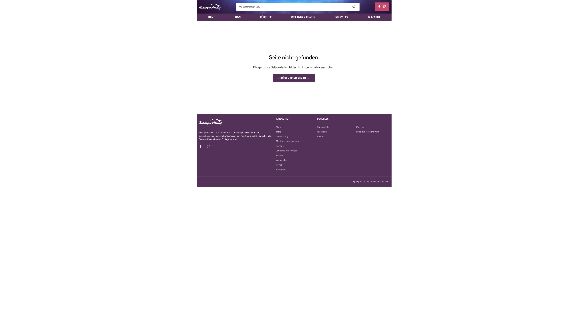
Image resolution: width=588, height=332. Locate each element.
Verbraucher (281, 160)
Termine (280, 145)
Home (211, 17)
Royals (279, 164)
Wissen (279, 155)
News (237, 17)
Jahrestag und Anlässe (286, 150)
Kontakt (321, 136)
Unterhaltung (282, 136)
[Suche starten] (354, 7)
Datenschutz (323, 127)
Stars (278, 131)
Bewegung (281, 169)
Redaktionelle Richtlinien (367, 131)
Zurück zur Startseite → (294, 78)
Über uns (360, 127)
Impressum (322, 131)
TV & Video (374, 17)
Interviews (341, 17)
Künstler (266, 17)
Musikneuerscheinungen (287, 141)
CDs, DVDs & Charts (303, 17)
